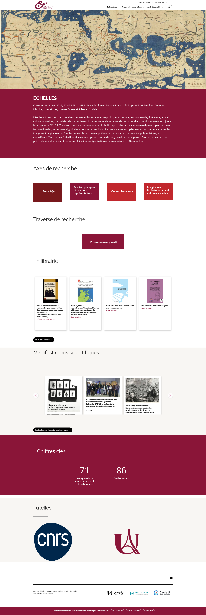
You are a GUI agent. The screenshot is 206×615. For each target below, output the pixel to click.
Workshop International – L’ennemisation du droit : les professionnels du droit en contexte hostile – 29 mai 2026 (140, 409)
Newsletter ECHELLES (146, 2)
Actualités (90, 410)
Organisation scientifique (132, 7)
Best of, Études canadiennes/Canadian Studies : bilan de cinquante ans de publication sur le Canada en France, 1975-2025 (85, 310)
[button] (35, 395)
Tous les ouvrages (42, 340)
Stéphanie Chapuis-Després (46, 319)
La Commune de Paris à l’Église (154, 306)
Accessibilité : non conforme (43, 594)
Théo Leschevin (111, 310)
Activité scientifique (155, 7)
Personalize (148, 610)
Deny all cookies (133, 610)
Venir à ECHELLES (161, 2)
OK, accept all (117, 610)
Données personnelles (54, 591)
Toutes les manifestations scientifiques (51, 430)
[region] (103, 395)
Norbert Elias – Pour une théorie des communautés (120, 307)
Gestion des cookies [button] (71, 591)
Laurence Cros (76, 317)
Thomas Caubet (146, 308)
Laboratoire (112, 7)
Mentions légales (39, 591)
